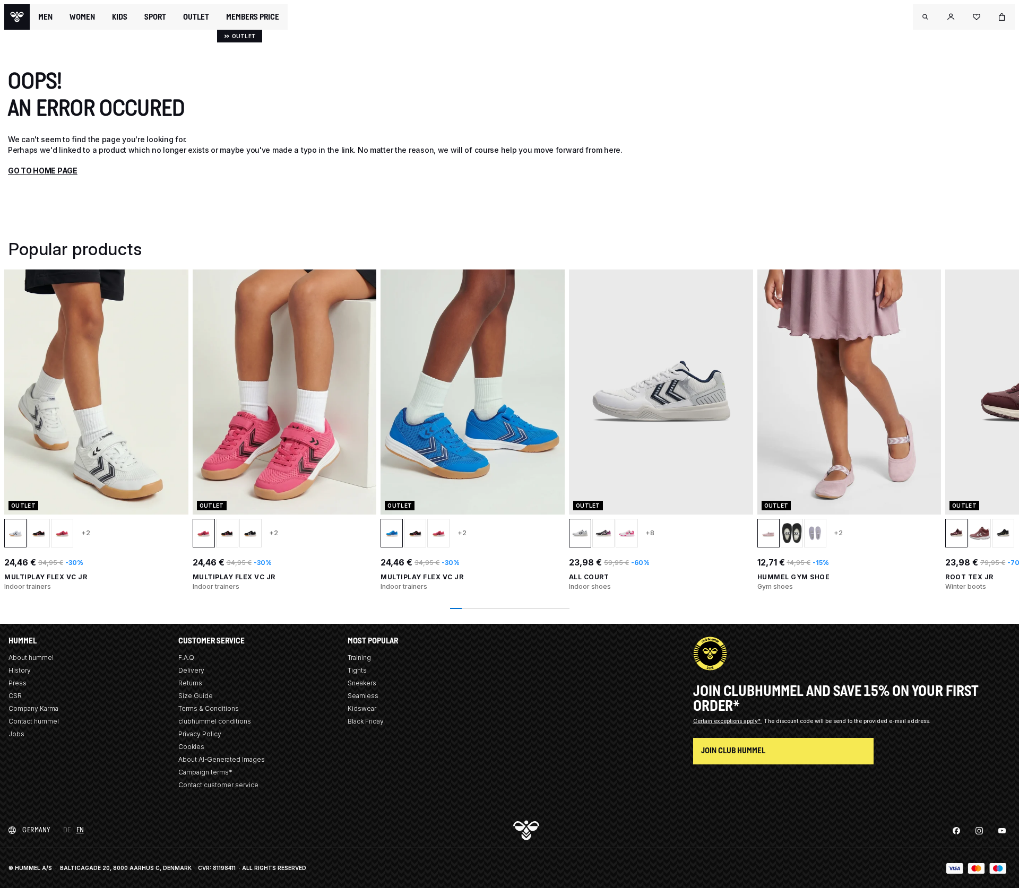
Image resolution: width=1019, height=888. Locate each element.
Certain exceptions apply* (727, 721)
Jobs (16, 734)
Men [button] (45, 17)
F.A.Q (186, 657)
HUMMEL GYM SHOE (793, 577)
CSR (15, 696)
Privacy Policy (199, 734)
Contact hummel (33, 721)
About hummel (31, 657)
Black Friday (366, 721)
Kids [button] (119, 17)
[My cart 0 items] (1002, 17)
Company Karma (33, 708)
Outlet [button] (196, 17)
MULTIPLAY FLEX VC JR (45, 577)
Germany (36, 830)
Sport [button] (155, 17)
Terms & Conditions (208, 708)
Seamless (363, 696)
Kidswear (362, 708)
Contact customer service (218, 785)
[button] (925, 17)
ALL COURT (589, 577)
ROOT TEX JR (969, 577)
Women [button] (82, 17)
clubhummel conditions (214, 721)
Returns (190, 683)
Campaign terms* (205, 772)
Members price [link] (252, 16)
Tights (357, 670)
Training (359, 657)
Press (17, 683)
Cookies (191, 747)
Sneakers (362, 683)
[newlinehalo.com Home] (17, 17)
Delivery (191, 670)
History (19, 670)
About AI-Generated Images (221, 759)
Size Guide (195, 696)
